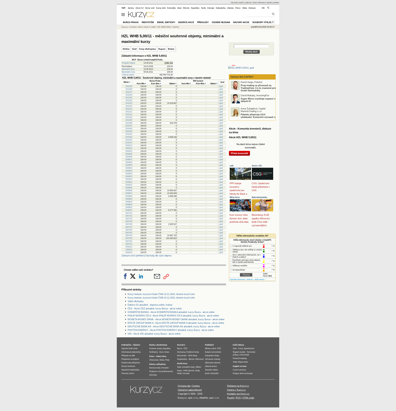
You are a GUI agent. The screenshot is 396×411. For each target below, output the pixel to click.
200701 (128, 244)
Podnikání (209, 345)
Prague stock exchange (243, 373)
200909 (128, 154)
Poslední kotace (128, 63)
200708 (128, 224)
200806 (128, 196)
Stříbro (198, 367)
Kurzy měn (161, 8)
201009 (128, 120)
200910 (128, 151)
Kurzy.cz (124, 27)
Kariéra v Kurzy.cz (236, 390)
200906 (128, 162)
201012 (128, 112)
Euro (161, 352)
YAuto (255, 2)
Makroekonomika (259, 197)
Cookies (196, 386)
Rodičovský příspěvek (130, 363)
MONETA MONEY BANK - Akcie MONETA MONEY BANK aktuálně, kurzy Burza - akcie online (176, 319)
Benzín (191, 371)
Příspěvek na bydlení (130, 359)
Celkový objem (128, 75)
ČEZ (185, 348)
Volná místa (161, 356)
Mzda (162, 360)
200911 (129, 148)
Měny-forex (235, 197)
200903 (128, 171)
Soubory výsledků (263, 22)
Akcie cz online (150, 27)
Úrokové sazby (155, 348)
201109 (129, 86)
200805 (128, 199)
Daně (207, 373)
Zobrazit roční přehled (132, 255)
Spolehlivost (249, 348)
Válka (244, 8)
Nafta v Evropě (183, 373)
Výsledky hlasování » (238, 279)
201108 (129, 89)
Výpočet (136, 345)
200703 (128, 238)
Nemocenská (154, 368)
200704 (128, 235)
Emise (171, 49)
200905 (128, 165)
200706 (128, 230)
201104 (129, 100)
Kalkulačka (221, 8)
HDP (190, 356)
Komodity (171, 8)
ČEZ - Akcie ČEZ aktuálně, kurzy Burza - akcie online (155, 308)
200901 (128, 176)
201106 (129, 95)
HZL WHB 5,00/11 (164, 27)
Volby (235, 362)
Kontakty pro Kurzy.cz (238, 393)
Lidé (231, 166)
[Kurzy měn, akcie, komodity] (146, 391)
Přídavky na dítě (128, 356)
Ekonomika (182, 356)
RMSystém (148, 22)
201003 (128, 137)
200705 (128, 233)
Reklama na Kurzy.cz (238, 386)
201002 (128, 140)
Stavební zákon (211, 370)
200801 (128, 210)
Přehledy (203, 22)
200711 (129, 216)
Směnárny (153, 352)
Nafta (197, 371)
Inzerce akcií (186, 22)
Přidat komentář (239, 153)
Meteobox (262, 2)
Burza (179, 348)
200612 (128, 247)
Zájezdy (248, 2)
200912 (128, 145)
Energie (210, 8)
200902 (128, 174)
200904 (128, 168)
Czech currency (239, 370)
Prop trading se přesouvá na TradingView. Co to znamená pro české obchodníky (258, 88)
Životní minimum (128, 366)
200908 (128, 157)
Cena (240, 348)
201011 (129, 114)
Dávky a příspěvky (157, 364)
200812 (128, 179)
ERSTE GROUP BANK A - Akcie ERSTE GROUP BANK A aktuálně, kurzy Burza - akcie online (176, 323)
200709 (128, 221)
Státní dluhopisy (136, 301)
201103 (129, 103)
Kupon (162, 49)
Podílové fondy (192, 352)
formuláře (215, 373)
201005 (128, 131)
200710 (128, 219)
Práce (238, 8)
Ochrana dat (184, 386)
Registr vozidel (239, 352)
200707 (128, 227)
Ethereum (199, 359)
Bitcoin (186, 8)
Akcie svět (150, 8)
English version (239, 366)
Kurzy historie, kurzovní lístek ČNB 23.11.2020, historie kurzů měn (161, 294)
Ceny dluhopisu (147, 49)
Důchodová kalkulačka (131, 352)
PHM (185, 371)
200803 (128, 204)
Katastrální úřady (212, 356)
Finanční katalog (240, 358)
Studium (276, 2)
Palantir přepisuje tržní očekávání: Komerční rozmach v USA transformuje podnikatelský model (253, 117)
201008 (128, 123)
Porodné (165, 368)
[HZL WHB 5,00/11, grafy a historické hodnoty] (241, 67)
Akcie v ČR (257, 166)
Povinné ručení (127, 373)
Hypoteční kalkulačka (130, 370)
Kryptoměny (182, 359)
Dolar (166, 352)
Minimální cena (128, 69)
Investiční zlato (188, 367)
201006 (128, 129)
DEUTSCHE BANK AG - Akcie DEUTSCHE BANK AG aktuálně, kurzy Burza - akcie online (174, 326)
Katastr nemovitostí (213, 352)
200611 (129, 250)
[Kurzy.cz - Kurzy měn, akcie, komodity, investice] (141, 17)
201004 (128, 134)
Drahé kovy (182, 363)
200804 (128, 202)
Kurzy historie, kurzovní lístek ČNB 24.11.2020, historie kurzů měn (161, 297)
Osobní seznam (221, 22)
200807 (128, 193)
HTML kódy (248, 397)
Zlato (179, 8)
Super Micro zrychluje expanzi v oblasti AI (258, 99)
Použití (230, 397)
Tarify (203, 8)
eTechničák (244, 355)
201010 (128, 117)
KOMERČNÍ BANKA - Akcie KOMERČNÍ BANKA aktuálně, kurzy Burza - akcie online (171, 312)
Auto (235, 348)
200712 (128, 213)
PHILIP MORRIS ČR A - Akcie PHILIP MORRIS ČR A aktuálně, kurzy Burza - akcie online (173, 315)
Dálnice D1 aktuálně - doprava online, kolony (150, 304)
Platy (167, 360)
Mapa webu (243, 362)
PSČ (219, 348)
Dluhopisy (181, 352)
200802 (128, 207)
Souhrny (176, 27)
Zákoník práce (211, 366)
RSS (238, 397)
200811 (129, 182)
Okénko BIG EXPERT (242, 77)
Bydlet (269, 2)
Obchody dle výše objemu (158, 255)
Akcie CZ (140, 8)
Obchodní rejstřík (237, 2)
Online (126, 49)
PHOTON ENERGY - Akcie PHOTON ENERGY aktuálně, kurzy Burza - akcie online (171, 330)
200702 (128, 241)
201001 (128, 143)
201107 (129, 92)
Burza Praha (131, 22)
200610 (128, 252)
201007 (128, 126)
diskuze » (250, 279)
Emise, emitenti (166, 22)
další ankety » (260, 279)
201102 (129, 106)
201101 (129, 109)
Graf (134, 49)
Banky (152, 345)
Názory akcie (241, 22)
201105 (129, 98)
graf (221, 86)
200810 (128, 185)
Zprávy (131, 8)
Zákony (230, 8)
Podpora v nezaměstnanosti (161, 371)
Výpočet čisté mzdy (129, 348)
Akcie (140, 27)
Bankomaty (162, 345)
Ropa (179, 371)
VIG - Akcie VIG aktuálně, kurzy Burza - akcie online (154, 333)
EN (263, 8)
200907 (128, 159)
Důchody (153, 375)
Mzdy (195, 356)
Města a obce (210, 348)
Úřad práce (154, 360)
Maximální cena (128, 72)
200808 (128, 190)
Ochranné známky (212, 359)
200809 (128, 188)
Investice (133, 27)
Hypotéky (195, 8)
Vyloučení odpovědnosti (190, 390)
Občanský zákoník (212, 363)
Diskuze (252, 8)
